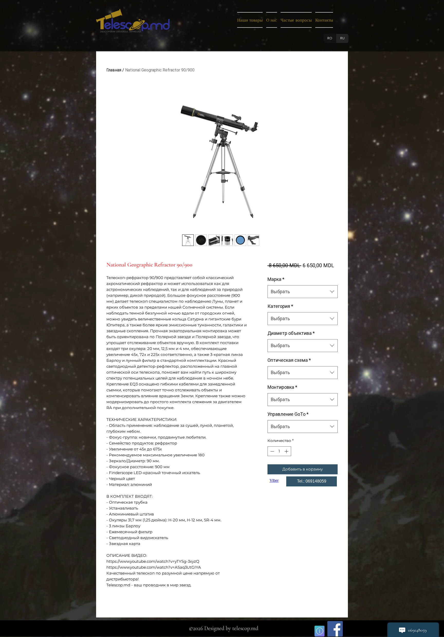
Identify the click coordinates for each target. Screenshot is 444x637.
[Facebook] (335, 628)
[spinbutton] (279, 451)
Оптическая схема (289, 360)
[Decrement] (271, 451)
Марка (275, 279)
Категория (280, 306)
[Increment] (286, 451)
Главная (113, 70)
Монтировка (282, 387)
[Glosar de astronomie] (319, 631)
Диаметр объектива (291, 333)
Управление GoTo (288, 414)
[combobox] (302, 291)
